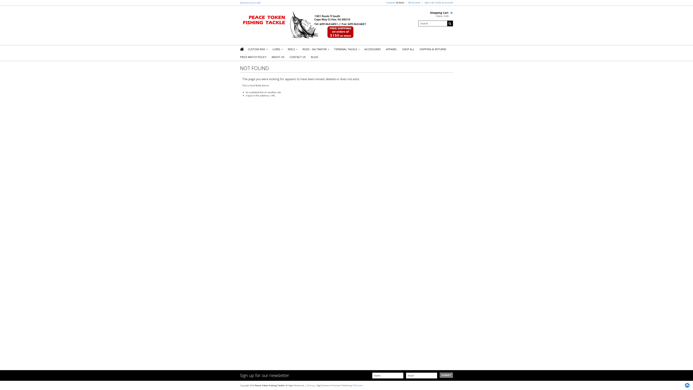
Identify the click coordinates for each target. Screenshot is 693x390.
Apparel (391, 49)
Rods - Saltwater (315, 50)
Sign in (427, 2)
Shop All (408, 49)
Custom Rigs (257, 50)
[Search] (450, 23)
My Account (414, 2)
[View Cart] (451, 12)
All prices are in (250, 2)
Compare (395, 2)
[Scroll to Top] (687, 385)
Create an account (443, 2)
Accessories (372, 49)
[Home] (242, 49)
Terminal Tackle (346, 50)
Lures (277, 50)
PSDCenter (358, 385)
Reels (292, 50)
